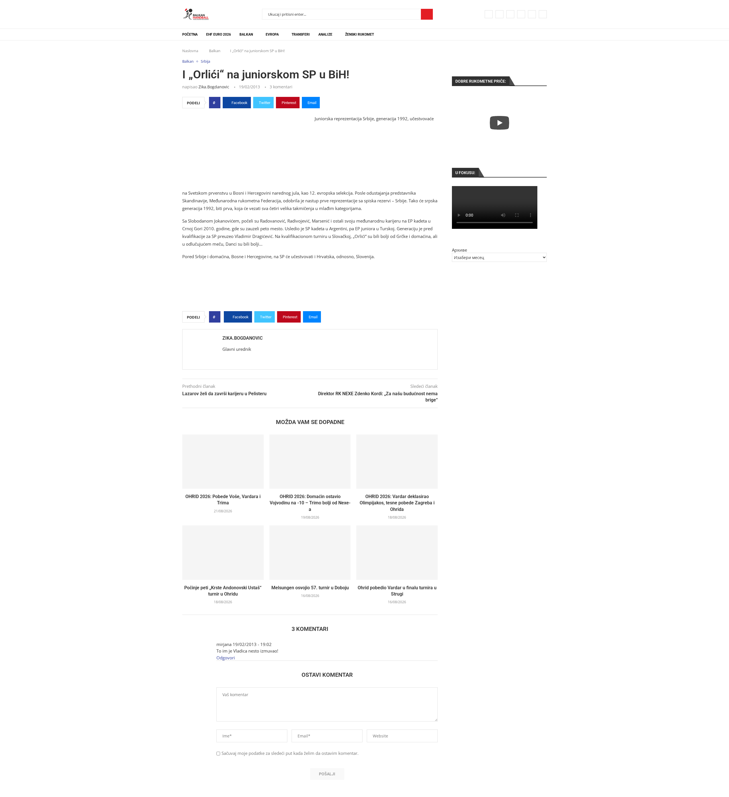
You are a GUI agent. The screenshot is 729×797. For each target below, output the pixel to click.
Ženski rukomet (359, 34)
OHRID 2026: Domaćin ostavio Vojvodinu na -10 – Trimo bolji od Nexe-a (310, 503)
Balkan (246, 34)
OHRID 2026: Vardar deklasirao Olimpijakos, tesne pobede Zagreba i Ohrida (397, 503)
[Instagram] (510, 14)
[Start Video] (499, 123)
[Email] (532, 14)
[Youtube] (521, 14)
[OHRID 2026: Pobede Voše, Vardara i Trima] (223, 462)
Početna (190, 34)
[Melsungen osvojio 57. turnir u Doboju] (310, 552)
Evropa (272, 34)
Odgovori (225, 658)
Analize (325, 34)
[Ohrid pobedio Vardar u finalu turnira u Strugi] (397, 552)
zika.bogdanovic (213, 86)
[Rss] (543, 14)
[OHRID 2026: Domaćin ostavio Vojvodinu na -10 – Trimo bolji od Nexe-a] (310, 462)
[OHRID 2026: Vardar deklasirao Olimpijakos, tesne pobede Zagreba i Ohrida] (397, 462)
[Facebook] (489, 14)
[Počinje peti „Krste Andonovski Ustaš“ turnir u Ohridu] (223, 552)
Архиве (459, 250)
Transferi (301, 34)
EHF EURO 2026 (218, 34)
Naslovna (190, 50)
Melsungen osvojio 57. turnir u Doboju (310, 587)
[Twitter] (499, 14)
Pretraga (427, 14)
